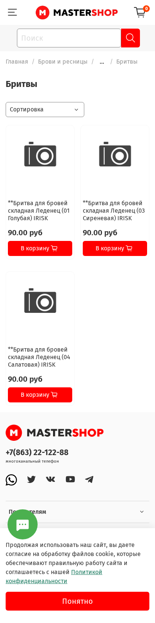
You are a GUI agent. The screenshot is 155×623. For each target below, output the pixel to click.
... (102, 61)
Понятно (77, 601)
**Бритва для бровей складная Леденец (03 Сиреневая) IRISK (114, 211)
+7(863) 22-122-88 (37, 452)
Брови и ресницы (63, 61)
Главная (17, 61)
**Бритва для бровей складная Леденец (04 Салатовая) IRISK (39, 357)
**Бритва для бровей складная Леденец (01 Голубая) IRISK (39, 211)
